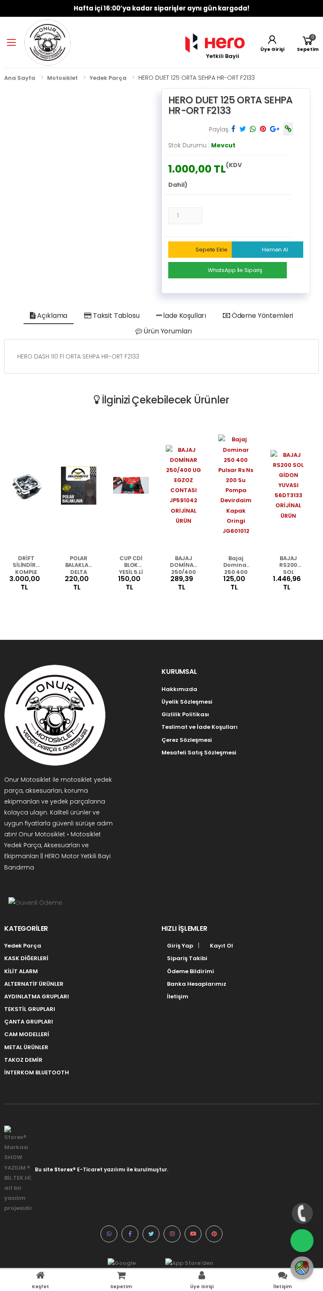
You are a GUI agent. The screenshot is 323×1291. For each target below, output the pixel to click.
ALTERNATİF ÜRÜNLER (34, 984)
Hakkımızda (179, 689)
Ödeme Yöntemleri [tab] (261, 315)
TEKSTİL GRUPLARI (29, 1009)
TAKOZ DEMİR (23, 1060)
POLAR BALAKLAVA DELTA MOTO (79, 564)
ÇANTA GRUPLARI (28, 1022)
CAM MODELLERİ (26, 1034)
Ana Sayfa (19, 78)
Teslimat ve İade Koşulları (200, 727)
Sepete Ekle (212, 250)
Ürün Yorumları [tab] (167, 331)
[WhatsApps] (109, 1234)
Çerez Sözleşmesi (187, 740)
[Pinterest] (214, 1234)
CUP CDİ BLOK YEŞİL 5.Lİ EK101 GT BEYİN (131, 564)
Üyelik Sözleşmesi (187, 702)
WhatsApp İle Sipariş (235, 270)
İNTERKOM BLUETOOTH (36, 1072)
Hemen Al (275, 250)
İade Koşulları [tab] (184, 315)
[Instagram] (172, 1234)
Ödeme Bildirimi (190, 971)
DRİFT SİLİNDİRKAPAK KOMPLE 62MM (26, 564)
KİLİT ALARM (21, 971)
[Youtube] (193, 1234)
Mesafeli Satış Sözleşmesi (199, 753)
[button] (308, 42)
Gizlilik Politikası (185, 714)
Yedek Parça (108, 78)
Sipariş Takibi (186, 958)
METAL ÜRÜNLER (26, 1047)
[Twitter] (151, 1234)
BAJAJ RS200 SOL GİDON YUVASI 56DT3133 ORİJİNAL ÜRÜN (288, 564)
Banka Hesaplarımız (196, 984)
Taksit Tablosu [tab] (115, 315)
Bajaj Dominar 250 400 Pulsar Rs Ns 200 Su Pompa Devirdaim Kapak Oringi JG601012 (236, 564)
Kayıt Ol (221, 946)
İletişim (177, 996)
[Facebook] (130, 1234)
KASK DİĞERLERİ (26, 958)
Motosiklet (62, 78)
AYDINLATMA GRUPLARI (36, 996)
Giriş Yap (179, 946)
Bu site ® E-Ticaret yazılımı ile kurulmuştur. (101, 1169)
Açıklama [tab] (52, 315)
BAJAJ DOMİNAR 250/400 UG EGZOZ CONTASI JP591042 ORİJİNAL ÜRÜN (183, 564)
